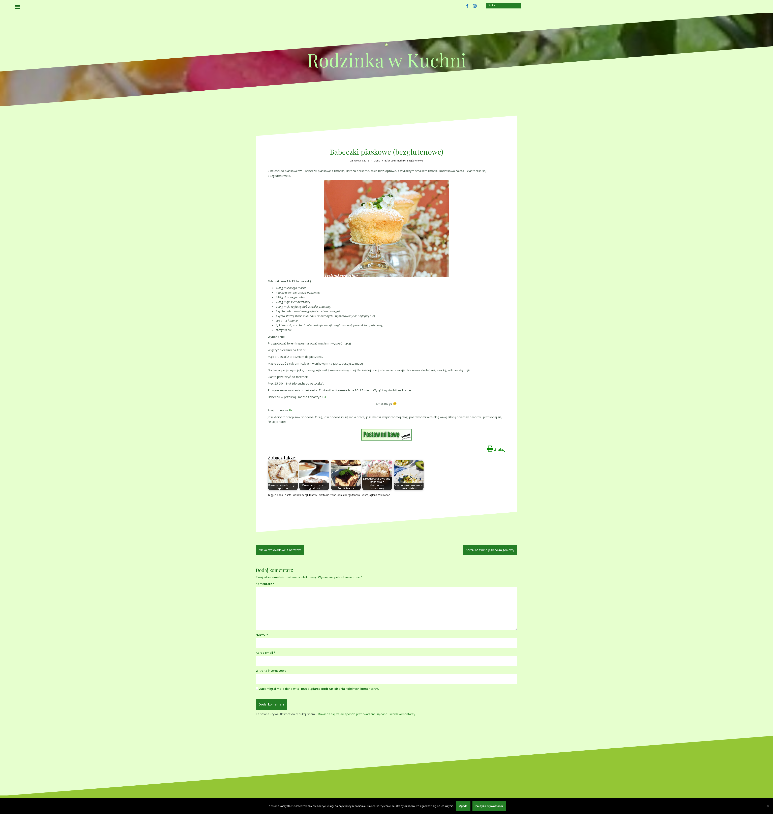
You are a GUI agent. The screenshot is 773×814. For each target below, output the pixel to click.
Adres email (265, 653)
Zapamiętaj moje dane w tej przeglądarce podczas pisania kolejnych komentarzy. (319, 689)
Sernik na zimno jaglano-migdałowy (490, 550)
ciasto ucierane (327, 495)
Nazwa (262, 634)
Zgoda (463, 806)
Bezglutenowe (415, 160)
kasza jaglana (369, 495)
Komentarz (265, 584)
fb (290, 410)
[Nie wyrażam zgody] (768, 806)
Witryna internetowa (271, 670)
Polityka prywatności (489, 806)
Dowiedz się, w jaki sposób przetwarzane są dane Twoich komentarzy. (367, 714)
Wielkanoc (384, 495)
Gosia (377, 160)
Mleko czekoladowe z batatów (280, 550)
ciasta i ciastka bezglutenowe (301, 495)
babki (280, 495)
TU (324, 397)
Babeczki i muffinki (395, 160)
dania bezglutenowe (349, 495)
